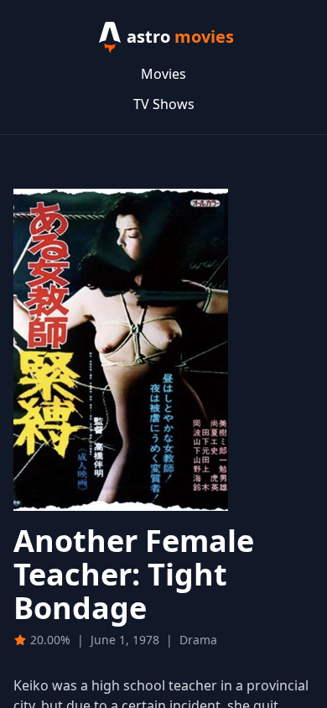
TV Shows (164, 104)
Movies (163, 74)
